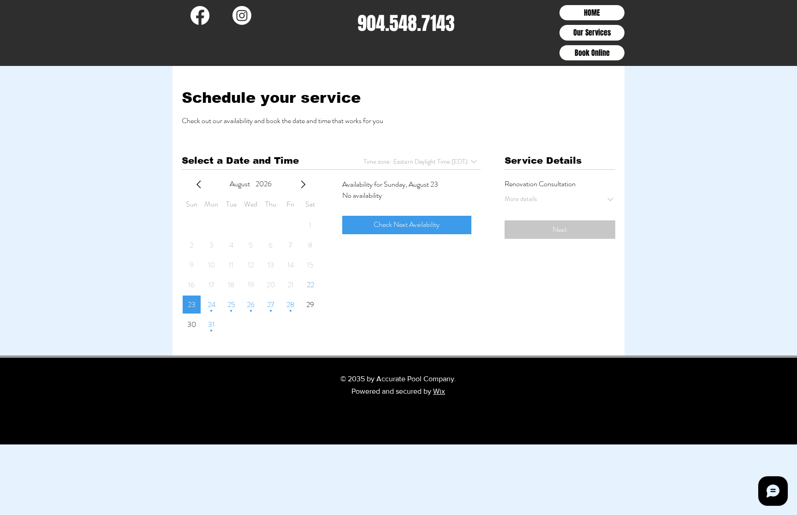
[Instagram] (241, 15)
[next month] (303, 184)
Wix (439, 391)
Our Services (592, 32)
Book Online (592, 52)
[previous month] (198, 184)
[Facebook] (199, 15)
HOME (592, 12)
